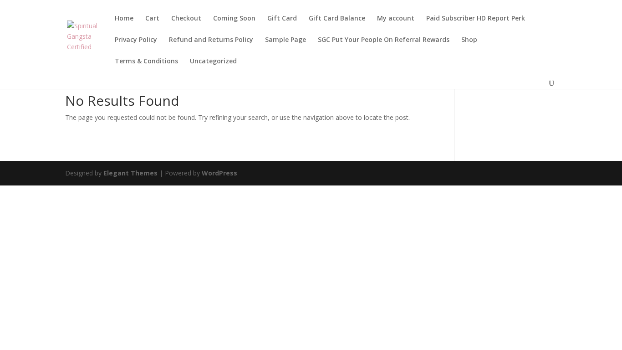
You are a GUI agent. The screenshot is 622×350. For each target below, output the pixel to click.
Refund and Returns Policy (211, 40)
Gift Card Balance (337, 18)
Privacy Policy (136, 40)
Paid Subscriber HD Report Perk (475, 18)
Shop (469, 40)
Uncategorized (213, 61)
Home (124, 18)
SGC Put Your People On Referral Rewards (383, 40)
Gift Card (282, 18)
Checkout (186, 18)
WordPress (219, 173)
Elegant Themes (130, 173)
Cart (152, 18)
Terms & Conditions (146, 61)
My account (395, 18)
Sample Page (285, 40)
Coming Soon (234, 18)
